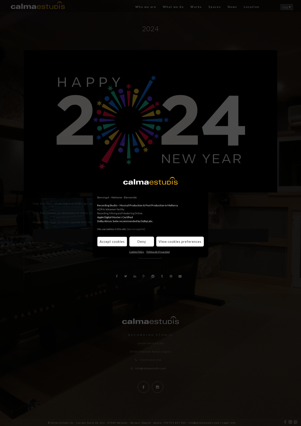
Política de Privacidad (158, 251)
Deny (141, 241)
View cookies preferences (180, 241)
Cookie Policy (136, 251)
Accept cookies (112, 241)
